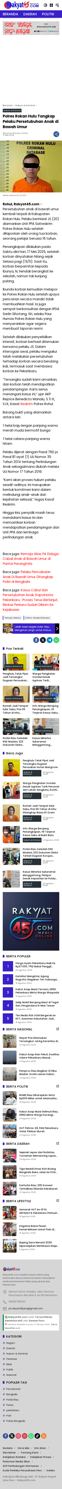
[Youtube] (24, 1436)
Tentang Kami (29, 1452)
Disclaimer (9, 1452)
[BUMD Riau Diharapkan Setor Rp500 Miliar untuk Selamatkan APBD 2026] (10, 1098)
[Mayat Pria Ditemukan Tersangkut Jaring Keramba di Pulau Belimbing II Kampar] (10, 1041)
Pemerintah (13, 1389)
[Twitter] (43, 640)
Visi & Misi (23, 1448)
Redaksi (8, 1448)
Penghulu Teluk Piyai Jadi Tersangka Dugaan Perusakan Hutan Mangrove (15, 677)
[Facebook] (36, 640)
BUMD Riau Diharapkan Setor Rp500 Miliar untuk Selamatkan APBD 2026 (38, 1097)
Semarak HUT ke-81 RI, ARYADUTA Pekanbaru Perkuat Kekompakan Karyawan (38, 1211)
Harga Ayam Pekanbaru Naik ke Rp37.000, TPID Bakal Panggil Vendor (35, 965)
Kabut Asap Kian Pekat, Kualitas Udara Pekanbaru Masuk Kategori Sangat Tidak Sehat (39, 1056)
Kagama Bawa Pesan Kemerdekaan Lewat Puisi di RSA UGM (36, 1227)
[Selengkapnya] (57, 1029)
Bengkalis (11, 1394)
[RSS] (43, 1436)
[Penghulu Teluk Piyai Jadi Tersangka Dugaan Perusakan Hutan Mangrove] (16, 662)
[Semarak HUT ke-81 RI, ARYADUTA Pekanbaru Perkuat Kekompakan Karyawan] (10, 1213)
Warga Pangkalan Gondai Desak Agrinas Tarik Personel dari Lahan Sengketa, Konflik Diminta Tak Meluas (44, 677)
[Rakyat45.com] (21, 5)
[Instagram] (18, 1436)
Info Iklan (40, 1448)
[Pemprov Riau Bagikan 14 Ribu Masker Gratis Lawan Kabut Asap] (10, 1074)
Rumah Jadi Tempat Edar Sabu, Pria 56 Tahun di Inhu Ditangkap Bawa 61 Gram (15, 709)
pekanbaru (12, 1410)
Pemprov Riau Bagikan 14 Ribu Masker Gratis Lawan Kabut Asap (38, 1072)
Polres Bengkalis (15, 1421)
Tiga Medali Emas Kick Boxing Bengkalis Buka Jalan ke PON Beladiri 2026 (37, 1170)
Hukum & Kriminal (12, 110)
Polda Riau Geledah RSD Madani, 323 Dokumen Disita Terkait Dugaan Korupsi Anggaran (15, 742)
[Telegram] (50, 640)
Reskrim (26, 404)
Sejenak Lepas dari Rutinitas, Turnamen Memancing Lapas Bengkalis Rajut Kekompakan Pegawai (37, 1154)
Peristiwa (11, 1359)
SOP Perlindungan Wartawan (21, 1466)
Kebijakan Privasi (40, 1457)
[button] (45, 5)
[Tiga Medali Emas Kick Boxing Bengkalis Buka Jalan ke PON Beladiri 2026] (10, 1172)
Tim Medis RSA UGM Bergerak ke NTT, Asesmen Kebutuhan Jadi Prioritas (36, 1017)
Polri (8, 1415)
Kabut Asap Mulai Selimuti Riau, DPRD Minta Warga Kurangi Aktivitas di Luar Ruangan (38, 1113)
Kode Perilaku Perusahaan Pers (22, 1470)
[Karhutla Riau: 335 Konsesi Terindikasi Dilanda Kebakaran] (10, 1188)
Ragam (10, 1343)
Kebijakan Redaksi (14, 1457)
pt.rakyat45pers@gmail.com (26, 1308)
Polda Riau (12, 1399)
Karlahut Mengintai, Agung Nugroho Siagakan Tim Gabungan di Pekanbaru (37, 978)
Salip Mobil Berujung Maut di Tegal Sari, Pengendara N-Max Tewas (37, 1004)
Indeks (50, 1470)
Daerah (10, 1348)
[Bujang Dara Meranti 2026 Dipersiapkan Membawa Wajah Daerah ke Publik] (10, 1246)
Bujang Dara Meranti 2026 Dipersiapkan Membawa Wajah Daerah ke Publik (38, 1244)
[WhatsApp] (56, 640)
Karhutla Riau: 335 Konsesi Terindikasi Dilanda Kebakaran (38, 1187)
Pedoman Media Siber (16, 1461)
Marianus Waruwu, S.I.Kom (15, 133)
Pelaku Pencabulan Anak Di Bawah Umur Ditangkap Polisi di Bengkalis (28, 577)
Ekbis (9, 1364)
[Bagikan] (56, 134)
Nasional (11, 1375)
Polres (9, 1405)
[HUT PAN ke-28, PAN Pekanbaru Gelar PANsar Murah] (10, 1131)
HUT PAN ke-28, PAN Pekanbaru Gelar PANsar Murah (38, 1130)
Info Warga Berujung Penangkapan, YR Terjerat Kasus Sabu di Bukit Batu (45, 709)
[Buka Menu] (51, 5)
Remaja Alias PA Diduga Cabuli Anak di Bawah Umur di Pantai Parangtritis (31, 559)
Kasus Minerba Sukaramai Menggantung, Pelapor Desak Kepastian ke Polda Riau (44, 742)
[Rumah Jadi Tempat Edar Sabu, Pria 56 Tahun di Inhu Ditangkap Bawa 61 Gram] (16, 694)
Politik (9, 1369)
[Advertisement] (31, 68)
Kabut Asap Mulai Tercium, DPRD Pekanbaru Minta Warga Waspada (37, 991)
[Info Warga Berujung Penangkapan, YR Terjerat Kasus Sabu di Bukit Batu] (45, 694)
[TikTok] (37, 1436)
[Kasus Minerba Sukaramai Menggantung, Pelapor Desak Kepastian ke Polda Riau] (45, 726)
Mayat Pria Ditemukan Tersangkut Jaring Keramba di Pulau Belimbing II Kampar (38, 1039)
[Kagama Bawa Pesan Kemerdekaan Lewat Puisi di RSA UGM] (10, 1229)
